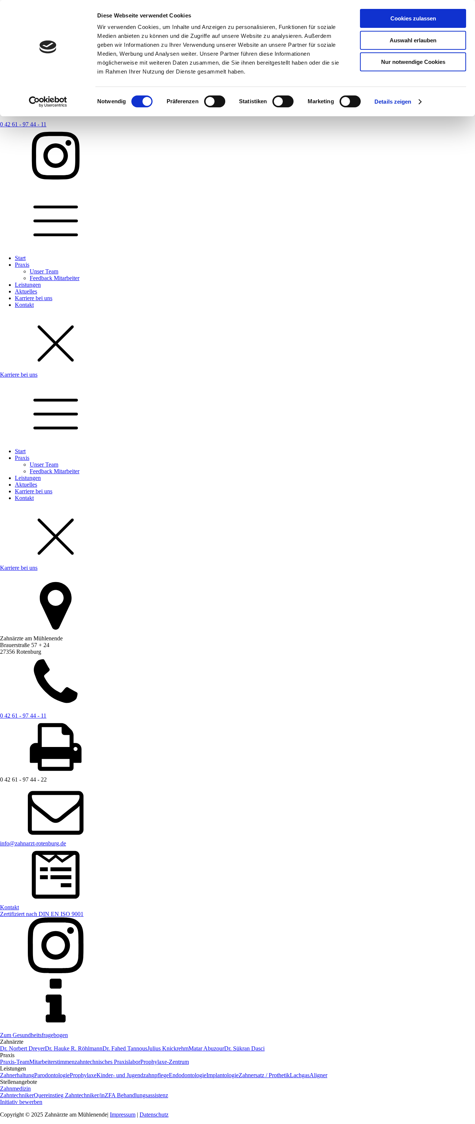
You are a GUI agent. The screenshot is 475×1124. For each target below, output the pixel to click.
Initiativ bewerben (21, 1102)
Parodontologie (52, 1075)
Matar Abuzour (206, 1048)
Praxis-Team (14, 1062)
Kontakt (24, 305)
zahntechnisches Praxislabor (107, 1062)
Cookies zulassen (413, 18)
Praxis (22, 264)
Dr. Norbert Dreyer (22, 1048)
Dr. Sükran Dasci (244, 1048)
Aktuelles (26, 291)
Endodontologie (187, 1075)
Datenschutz (154, 1114)
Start (20, 258)
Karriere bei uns (33, 298)
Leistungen (28, 285)
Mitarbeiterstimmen (52, 1062)
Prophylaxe (83, 1075)
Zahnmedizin (15, 1088)
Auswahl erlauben (413, 40)
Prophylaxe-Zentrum (164, 1062)
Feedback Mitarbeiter (54, 278)
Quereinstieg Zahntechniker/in (69, 1095)
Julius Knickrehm (168, 1048)
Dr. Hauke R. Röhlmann (73, 1048)
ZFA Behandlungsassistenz (136, 1095)
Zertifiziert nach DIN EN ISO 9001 (41, 914)
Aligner (318, 1075)
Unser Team (44, 271)
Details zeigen (392, 101)
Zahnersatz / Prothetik (264, 1075)
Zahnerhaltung (17, 1075)
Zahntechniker (17, 1095)
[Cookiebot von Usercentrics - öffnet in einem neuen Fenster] (48, 101)
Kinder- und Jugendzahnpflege (132, 1075)
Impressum (122, 1114)
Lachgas (299, 1075)
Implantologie (222, 1075)
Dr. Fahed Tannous (124, 1048)
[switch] (214, 101)
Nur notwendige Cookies (413, 62)
